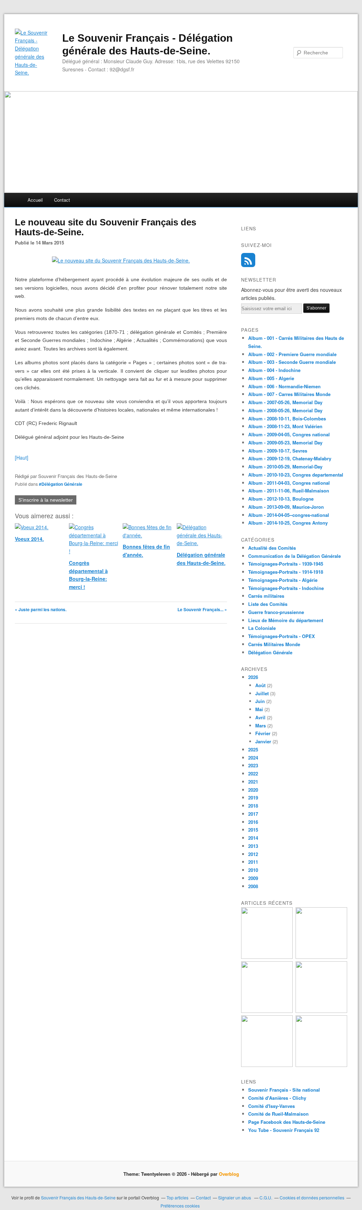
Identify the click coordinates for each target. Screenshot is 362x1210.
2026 (253, 677)
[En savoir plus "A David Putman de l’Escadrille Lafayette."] (321, 1011)
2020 (253, 789)
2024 (253, 757)
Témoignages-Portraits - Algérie (282, 580)
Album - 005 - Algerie (271, 378)
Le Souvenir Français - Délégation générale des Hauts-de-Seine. (147, 44)
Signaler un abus (235, 1197)
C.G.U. (265, 1197)
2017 (253, 813)
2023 (253, 765)
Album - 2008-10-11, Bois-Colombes (287, 418)
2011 (253, 861)
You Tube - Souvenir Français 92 (283, 1130)
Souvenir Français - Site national (284, 1089)
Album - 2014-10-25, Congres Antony (288, 522)
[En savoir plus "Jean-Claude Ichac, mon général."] (267, 957)
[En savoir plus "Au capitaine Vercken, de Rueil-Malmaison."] (267, 1065)
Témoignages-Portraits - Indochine (286, 588)
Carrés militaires (266, 595)
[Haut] (21, 457)
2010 (253, 870)
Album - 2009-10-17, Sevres (277, 450)
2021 (253, 781)
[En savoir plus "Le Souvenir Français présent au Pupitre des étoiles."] (267, 1011)
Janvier (263, 741)
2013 (253, 846)
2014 (253, 837)
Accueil (35, 199)
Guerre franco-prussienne (276, 612)
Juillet (262, 693)
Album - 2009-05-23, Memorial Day (285, 442)
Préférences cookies (180, 1206)
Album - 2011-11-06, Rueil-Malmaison (288, 490)
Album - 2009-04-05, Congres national (289, 434)
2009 (253, 878)
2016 (253, 822)
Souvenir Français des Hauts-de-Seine (78, 1197)
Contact (62, 199)
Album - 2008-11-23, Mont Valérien (285, 426)
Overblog (229, 1173)
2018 (253, 805)
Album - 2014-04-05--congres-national (288, 515)
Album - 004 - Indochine (274, 370)
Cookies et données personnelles (312, 1197)
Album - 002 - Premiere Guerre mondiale (292, 354)
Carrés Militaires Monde (274, 644)
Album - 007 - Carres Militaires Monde (289, 394)
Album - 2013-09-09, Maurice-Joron (286, 506)
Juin (260, 701)
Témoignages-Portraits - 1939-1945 (285, 563)
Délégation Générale (270, 652)
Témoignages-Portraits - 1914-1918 (285, 571)
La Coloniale (262, 628)
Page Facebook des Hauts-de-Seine (286, 1121)
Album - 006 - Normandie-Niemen (284, 386)
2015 (253, 829)
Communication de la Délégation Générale (294, 556)
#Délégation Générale (60, 484)
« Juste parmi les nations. (40, 609)
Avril (260, 717)
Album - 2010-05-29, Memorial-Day (285, 466)
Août (260, 685)
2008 (253, 886)
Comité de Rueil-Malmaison (278, 1113)
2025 (253, 749)
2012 (253, 854)
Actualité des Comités (272, 547)
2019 (253, 797)
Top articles (177, 1197)
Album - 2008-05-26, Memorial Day (285, 410)
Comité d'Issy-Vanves (271, 1106)
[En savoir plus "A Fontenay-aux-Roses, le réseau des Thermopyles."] (321, 1065)
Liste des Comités (267, 604)
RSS (248, 260)
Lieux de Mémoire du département (285, 620)
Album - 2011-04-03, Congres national (289, 482)
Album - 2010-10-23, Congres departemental (295, 474)
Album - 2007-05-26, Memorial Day (285, 402)
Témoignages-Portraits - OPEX (281, 636)
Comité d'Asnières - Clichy (277, 1097)
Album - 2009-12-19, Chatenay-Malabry (289, 458)
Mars (260, 725)
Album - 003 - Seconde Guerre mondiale (292, 362)
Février (262, 733)
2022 (253, 773)
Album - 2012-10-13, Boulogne (281, 498)
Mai (259, 709)
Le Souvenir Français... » (202, 609)
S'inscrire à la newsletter (45, 500)
